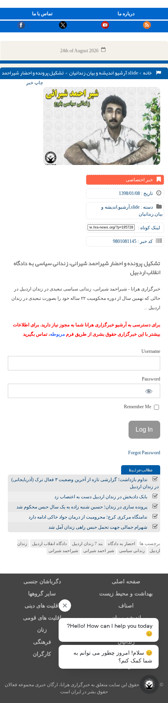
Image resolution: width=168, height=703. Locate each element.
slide (133, 73)
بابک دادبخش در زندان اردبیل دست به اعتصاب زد (100, 496)
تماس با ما (42, 13)
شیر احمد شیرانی (98, 550)
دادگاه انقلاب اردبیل (49, 543)
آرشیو (121, 73)
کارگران (42, 654)
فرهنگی (42, 642)
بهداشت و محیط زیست (126, 594)
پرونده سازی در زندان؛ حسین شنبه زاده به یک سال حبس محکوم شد (81, 507)
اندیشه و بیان (100, 73)
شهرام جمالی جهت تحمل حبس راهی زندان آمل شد (97, 527)
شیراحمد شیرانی (63, 550)
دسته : (146, 207)
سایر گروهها (42, 594)
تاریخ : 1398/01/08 (136, 193)
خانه (148, 73)
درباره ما (126, 13)
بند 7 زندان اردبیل (87, 543)
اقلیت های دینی (42, 606)
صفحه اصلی (126, 581)
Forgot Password (144, 452)
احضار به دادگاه (121, 543)
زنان (42, 630)
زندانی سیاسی (132, 550)
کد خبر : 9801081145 (133, 241)
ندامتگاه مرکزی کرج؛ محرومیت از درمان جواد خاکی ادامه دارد (88, 517)
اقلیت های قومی (42, 618)
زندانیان (77, 73)
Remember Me (138, 406)
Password (151, 379)
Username (150, 351)
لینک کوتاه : (149, 227)
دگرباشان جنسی (42, 581)
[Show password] (149, 391)
